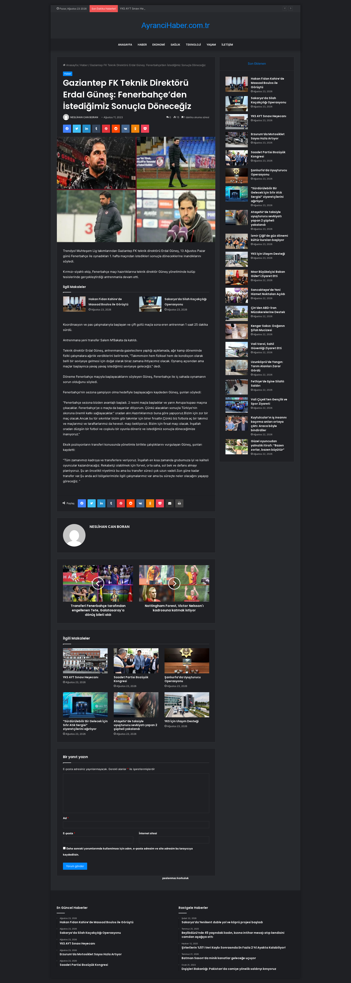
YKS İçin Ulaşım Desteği (182, 721)
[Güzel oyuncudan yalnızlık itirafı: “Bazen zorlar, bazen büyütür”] (236, 446)
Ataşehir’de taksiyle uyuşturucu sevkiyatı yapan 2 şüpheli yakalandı (135, 725)
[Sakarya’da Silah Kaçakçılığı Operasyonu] (150, 304)
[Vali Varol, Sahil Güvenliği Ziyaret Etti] (236, 349)
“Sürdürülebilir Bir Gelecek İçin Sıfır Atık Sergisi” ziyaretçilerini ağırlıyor (85, 725)
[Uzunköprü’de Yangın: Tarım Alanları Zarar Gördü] (236, 367)
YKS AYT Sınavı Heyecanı (136, 8)
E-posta (69, 833)
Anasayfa (125, 44)
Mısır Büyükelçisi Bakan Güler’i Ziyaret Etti (268, 274)
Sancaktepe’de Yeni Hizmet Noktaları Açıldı (268, 292)
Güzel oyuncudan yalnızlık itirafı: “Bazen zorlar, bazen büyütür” (267, 445)
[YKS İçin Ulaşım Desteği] (187, 704)
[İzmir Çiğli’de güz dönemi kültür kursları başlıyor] (236, 241)
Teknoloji (193, 44)
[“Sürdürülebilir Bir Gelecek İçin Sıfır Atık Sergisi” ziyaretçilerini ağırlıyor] (85, 704)
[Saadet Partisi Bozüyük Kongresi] (136, 660)
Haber (142, 44)
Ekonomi (158, 44)
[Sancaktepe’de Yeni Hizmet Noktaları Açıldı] (236, 295)
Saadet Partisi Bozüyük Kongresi (131, 679)
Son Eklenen (257, 63)
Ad (66, 818)
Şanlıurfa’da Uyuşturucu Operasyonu (183, 679)
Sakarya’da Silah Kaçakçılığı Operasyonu (268, 100)
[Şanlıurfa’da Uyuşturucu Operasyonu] (187, 660)
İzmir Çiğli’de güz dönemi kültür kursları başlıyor (269, 238)
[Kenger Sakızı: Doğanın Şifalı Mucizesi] (236, 331)
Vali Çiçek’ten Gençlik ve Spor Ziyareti (269, 401)
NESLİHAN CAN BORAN (84, 117)
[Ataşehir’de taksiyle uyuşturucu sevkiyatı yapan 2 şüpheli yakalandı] (136, 704)
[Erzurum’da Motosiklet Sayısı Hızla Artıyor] (236, 139)
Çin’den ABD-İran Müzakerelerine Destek (268, 310)
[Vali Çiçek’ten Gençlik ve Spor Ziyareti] (236, 405)
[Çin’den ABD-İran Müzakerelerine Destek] (236, 313)
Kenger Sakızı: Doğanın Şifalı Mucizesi (268, 328)
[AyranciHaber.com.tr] (175, 25)
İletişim (227, 44)
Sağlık (175, 44)
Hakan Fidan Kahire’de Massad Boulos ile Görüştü (267, 83)
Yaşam (211, 44)
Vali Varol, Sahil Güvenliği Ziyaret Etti (266, 346)
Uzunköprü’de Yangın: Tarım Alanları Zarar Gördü (267, 366)
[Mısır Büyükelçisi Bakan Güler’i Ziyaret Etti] (236, 277)
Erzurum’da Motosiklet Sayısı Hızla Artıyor (268, 136)
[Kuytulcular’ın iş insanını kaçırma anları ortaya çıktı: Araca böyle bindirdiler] (236, 423)
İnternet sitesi (148, 833)
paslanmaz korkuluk (175, 878)
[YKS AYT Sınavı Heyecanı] (85, 660)
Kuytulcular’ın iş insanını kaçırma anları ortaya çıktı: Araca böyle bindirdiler (269, 423)
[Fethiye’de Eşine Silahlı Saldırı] (236, 387)
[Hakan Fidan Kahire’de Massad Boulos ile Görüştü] (74, 304)
